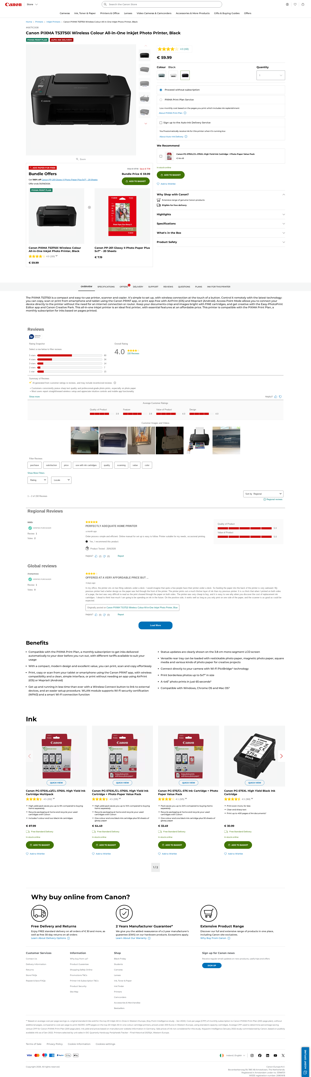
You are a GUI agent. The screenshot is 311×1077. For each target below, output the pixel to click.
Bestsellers (119, 1008)
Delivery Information (36, 964)
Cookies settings (105, 1044)
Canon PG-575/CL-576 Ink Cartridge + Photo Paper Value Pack (188, 792)
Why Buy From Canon (213, 938)
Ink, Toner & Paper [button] (85, 13)
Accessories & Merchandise (127, 1002)
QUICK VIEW (56, 783)
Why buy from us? (79, 958)
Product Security (78, 986)
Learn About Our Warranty (131, 938)
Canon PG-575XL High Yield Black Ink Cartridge (249, 792)
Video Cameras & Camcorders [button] (154, 13)
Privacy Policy (55, 1044)
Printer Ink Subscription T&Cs (84, 980)
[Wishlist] (295, 4)
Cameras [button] (65, 13)
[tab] (86, 287)
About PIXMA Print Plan (170, 113)
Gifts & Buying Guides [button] (227, 13)
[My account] (287, 4)
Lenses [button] (128, 13)
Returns (30, 969)
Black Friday (120, 958)
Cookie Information (79, 1044)
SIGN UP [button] (212, 965)
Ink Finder (119, 986)
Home (29, 22)
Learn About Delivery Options (48, 938)
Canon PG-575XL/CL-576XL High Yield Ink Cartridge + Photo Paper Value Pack (215, 154)
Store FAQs (31, 975)
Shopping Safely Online (81, 969)
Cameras (118, 969)
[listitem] (144, 55)
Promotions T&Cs (78, 975)
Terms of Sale (33, 1044)
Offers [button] (247, 13)
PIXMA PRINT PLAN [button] (37, 40)
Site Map (74, 991)
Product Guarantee (79, 964)
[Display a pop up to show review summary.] (57, 257)
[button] (161, 75)
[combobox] (162, 4)
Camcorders (120, 997)
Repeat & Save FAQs (36, 980)
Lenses (117, 975)
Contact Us (31, 958)
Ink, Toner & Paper (123, 980)
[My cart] (303, 4)
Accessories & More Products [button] (193, 13)
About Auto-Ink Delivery (171, 136)
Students (118, 964)
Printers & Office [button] (110, 13)
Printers (39, 22)
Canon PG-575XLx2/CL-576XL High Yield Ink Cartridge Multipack (56, 792)
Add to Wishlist (168, 184)
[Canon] (13, 4)
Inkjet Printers (53, 22)
